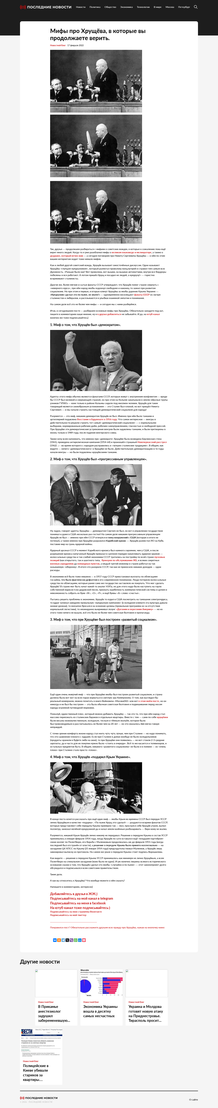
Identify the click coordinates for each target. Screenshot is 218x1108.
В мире (157, 6)
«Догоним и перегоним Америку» (134, 609)
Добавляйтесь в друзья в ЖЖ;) (73, 894)
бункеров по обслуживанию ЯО (119, 560)
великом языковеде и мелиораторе (131, 252)
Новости (80, 6)
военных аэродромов (62, 563)
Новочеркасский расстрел (152, 442)
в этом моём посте (149, 701)
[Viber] (71, 940)
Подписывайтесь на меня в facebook (78, 903)
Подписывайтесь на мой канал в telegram (81, 898)
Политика (95, 6)
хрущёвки (162, 717)
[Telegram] (63, 940)
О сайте (193, 1099)
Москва (170, 6)
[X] (67, 940)
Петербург (184, 6)
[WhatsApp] (75, 940)
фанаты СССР (142, 294)
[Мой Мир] (80, 940)
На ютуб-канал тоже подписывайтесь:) (80, 908)
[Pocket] (84, 940)
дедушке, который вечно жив (66, 255)
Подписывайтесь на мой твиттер (68, 915)
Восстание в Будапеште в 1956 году (97, 419)
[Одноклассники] (59, 940)
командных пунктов (88, 563)
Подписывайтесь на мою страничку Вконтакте (76, 911)
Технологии (143, 6)
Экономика (126, 6)
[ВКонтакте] (55, 940)
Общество (110, 6)
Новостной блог (58, 45)
